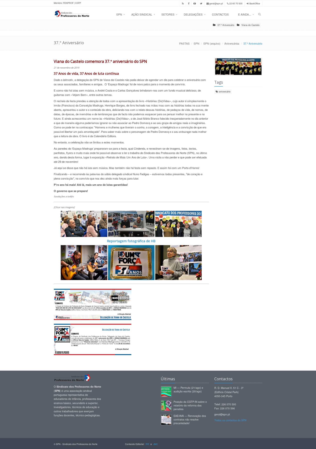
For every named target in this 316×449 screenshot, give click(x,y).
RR (147, 444)
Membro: (58, 2)
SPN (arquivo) (211, 43)
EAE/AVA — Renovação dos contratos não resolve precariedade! (190, 419)
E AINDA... (244, 14)
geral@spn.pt (216, 3)
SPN (119, 14)
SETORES (167, 14)
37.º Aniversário (225, 25)
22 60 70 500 (235, 3)
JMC (155, 444)
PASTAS (184, 43)
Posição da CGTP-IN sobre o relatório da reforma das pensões (190, 405)
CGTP (78, 2)
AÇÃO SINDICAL (141, 14)
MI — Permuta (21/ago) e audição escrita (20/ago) (188, 389)
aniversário (224, 91)
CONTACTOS (220, 14)
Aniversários (231, 43)
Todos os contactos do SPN (230, 420)
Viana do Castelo (250, 25)
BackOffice (254, 3)
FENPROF (68, 2)
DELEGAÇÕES (193, 14)
